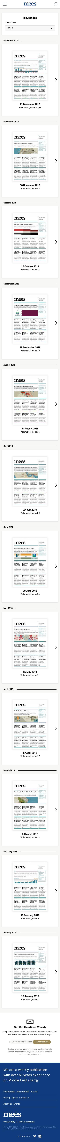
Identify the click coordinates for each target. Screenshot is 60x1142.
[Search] (55, 4)
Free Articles (9, 1091)
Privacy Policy (9, 1122)
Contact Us (24, 1097)
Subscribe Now (42, 1042)
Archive (34, 1091)
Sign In (15, 1097)
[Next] (56, 80)
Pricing (6, 1097)
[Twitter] (34, 1136)
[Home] (30, 4)
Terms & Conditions (26, 1122)
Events (17, 1104)
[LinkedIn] (39, 1137)
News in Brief (23, 1091)
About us (7, 1104)
